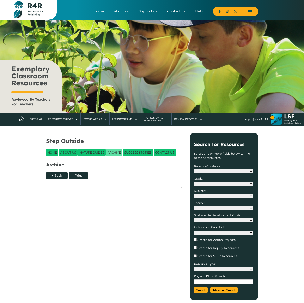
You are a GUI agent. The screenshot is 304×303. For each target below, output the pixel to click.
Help (199, 11)
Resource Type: (205, 264)
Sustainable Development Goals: (217, 215)
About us (121, 11)
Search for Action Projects (216, 240)
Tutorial (36, 119)
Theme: (199, 203)
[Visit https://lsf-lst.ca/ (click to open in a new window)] (285, 119)
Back (58, 175)
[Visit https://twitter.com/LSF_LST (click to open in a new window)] (235, 11)
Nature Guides (92, 152)
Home (98, 11)
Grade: (198, 178)
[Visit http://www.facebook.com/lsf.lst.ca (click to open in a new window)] (220, 11)
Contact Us (164, 152)
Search (201, 290)
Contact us (176, 11)
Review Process (185, 119)
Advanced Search (224, 290)
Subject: (200, 191)
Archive (114, 152)
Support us (148, 11)
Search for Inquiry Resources (218, 248)
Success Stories (138, 152)
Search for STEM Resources (217, 256)
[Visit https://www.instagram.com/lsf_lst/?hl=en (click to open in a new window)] (227, 11)
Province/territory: (207, 166)
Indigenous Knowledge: (211, 227)
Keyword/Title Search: (209, 276)
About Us (68, 152)
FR (250, 11)
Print (78, 175)
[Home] (28, 9)
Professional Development (153, 119)
